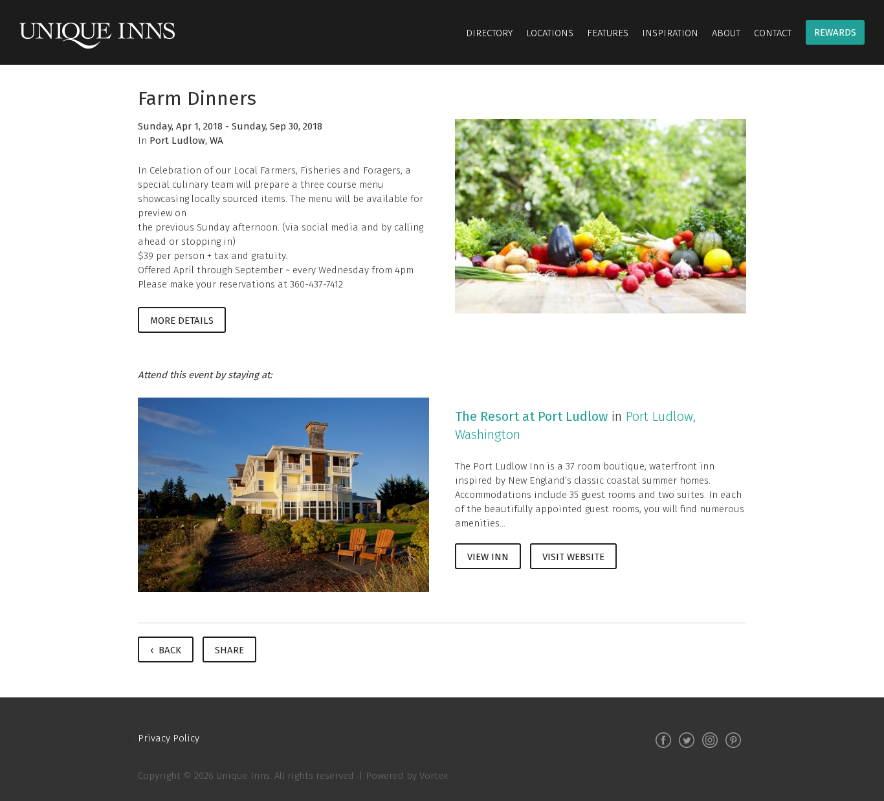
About (726, 33)
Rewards (835, 32)
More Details (182, 320)
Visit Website (573, 557)
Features (607, 33)
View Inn (488, 557)
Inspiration (670, 33)
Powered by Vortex (407, 776)
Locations (549, 33)
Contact (772, 33)
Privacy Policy (168, 738)
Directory (489, 33)
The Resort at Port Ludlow (531, 416)
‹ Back (165, 650)
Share (229, 650)
